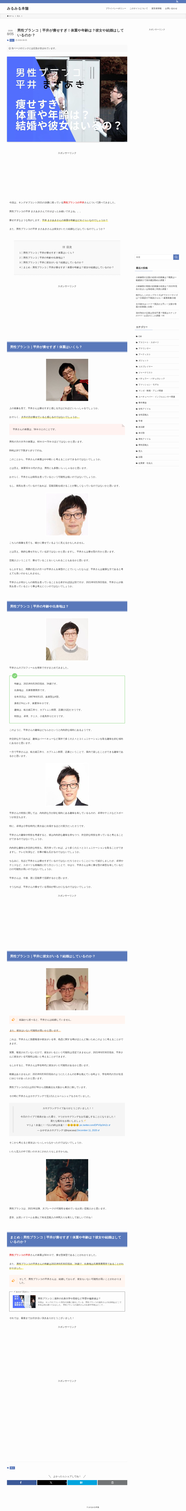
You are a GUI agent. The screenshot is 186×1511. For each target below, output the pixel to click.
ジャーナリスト (145, 372)
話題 (140, 457)
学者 (140, 421)
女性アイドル (144, 409)
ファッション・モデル (148, 384)
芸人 (12, 40)
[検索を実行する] (176, 257)
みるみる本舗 (17, 8)
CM (140, 336)
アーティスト (144, 354)
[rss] (177, 1)
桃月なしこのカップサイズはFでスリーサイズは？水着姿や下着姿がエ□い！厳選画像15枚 (157, 296)
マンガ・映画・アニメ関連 (150, 390)
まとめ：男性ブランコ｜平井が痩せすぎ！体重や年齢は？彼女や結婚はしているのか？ (68, 267)
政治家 (141, 427)
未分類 (141, 433)
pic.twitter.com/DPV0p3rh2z (93, 1125)
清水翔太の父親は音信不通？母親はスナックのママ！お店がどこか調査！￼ (156, 314)
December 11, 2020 (87, 1130)
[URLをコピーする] (112, 1482)
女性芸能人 (143, 415)
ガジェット (143, 360)
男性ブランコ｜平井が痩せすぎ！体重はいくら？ (48, 252)
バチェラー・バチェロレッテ (151, 378)
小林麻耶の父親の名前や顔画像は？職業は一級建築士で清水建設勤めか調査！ (156, 278)
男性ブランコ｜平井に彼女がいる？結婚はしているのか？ (54, 262)
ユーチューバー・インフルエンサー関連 (156, 397)
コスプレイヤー (145, 366)
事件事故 (142, 403)
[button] (22, 1482)
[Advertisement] (67, 175)
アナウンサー (144, 348)
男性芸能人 (143, 445)
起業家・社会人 (145, 463)
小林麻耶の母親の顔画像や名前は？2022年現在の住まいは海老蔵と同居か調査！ (156, 287)
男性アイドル (144, 439)
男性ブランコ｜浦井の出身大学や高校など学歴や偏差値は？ (69, 1298)
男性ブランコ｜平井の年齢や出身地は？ (44, 257)
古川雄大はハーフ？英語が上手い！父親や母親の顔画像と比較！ (156, 305)
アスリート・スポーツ (148, 342)
